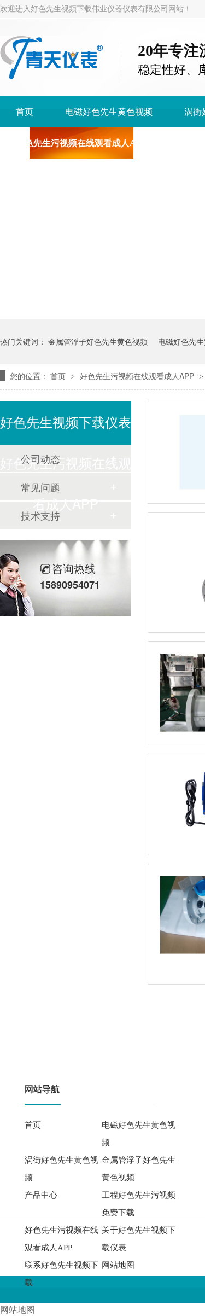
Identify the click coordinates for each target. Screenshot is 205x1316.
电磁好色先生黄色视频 (109, 112)
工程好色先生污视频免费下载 (138, 1204)
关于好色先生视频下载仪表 (138, 1239)
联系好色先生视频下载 (61, 1274)
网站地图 (118, 1265)
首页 (24, 112)
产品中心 (41, 1195)
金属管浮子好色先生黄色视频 (98, 341)
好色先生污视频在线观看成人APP (81, 143)
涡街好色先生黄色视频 (61, 1169)
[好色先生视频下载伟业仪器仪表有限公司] (51, 76)
